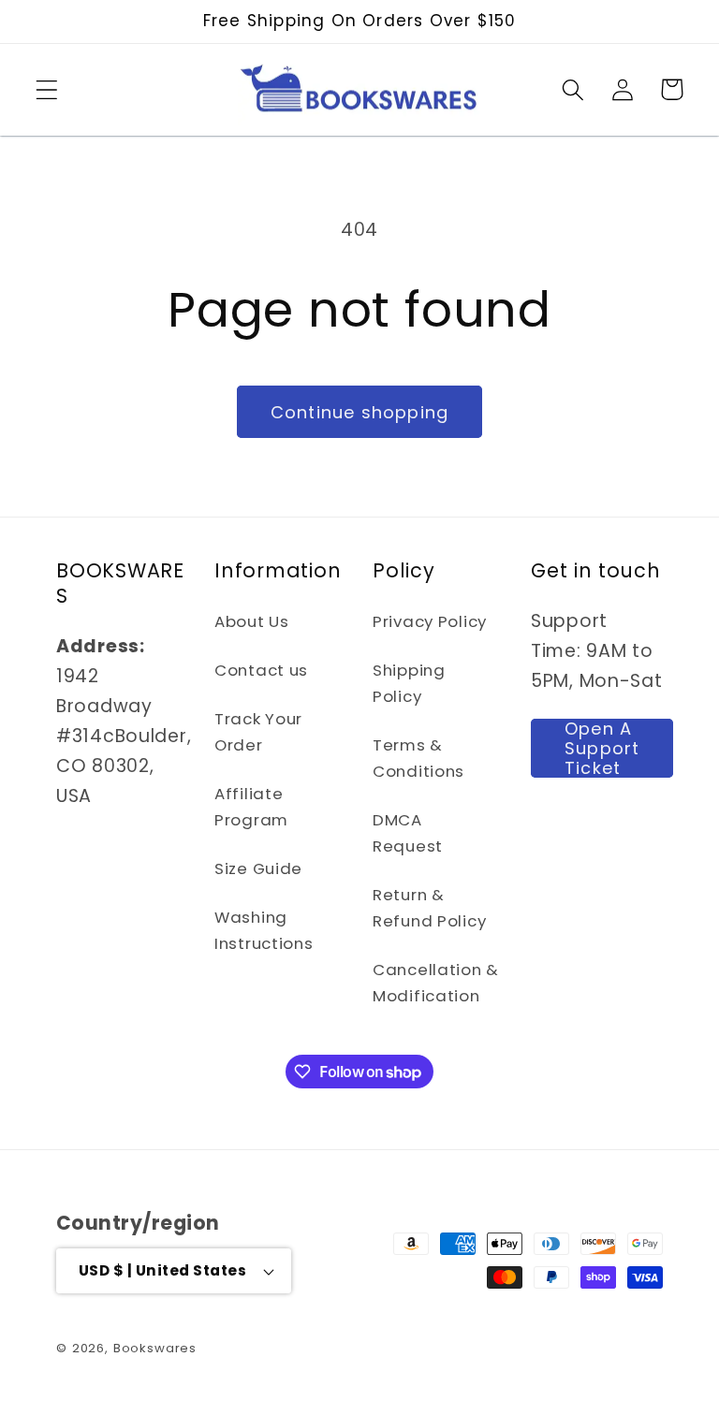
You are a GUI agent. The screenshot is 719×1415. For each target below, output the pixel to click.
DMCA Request (408, 833)
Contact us (261, 670)
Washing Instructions (264, 930)
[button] (47, 89)
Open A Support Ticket (602, 748)
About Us (251, 621)
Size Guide (258, 868)
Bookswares (155, 1348)
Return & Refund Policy (429, 907)
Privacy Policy (430, 621)
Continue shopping (359, 412)
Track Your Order (258, 732)
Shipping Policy (409, 683)
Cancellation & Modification (436, 982)
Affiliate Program (251, 806)
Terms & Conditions (418, 758)
